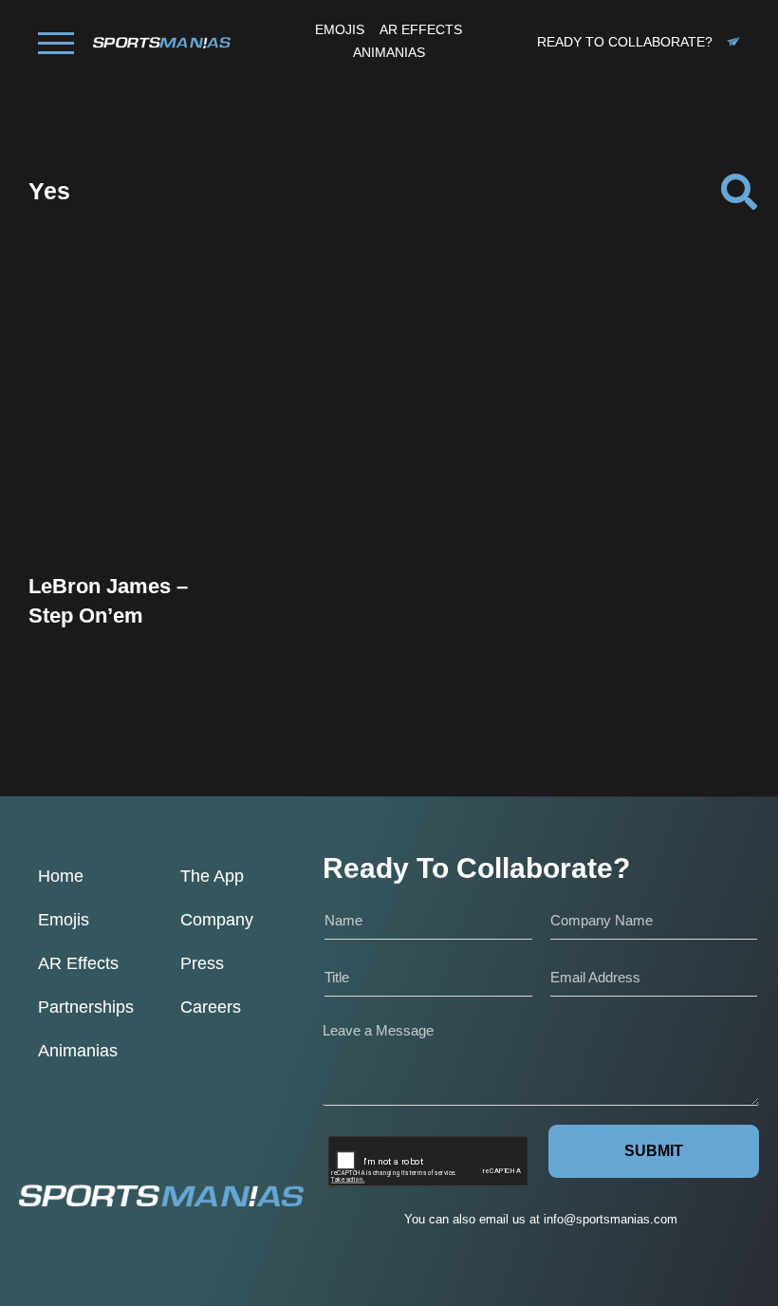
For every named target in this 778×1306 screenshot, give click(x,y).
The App (212, 876)
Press (202, 963)
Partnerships (86, 1007)
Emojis (63, 919)
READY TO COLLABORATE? (625, 41)
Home (60, 876)
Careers (210, 1007)
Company (216, 919)
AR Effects (78, 963)
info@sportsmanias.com (610, 1219)
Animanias (78, 1050)
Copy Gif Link (142, 468)
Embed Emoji (132, 507)
